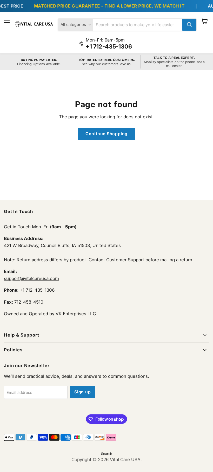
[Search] (189, 25)
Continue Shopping (106, 133)
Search (106, 454)
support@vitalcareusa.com (31, 278)
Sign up (82, 391)
